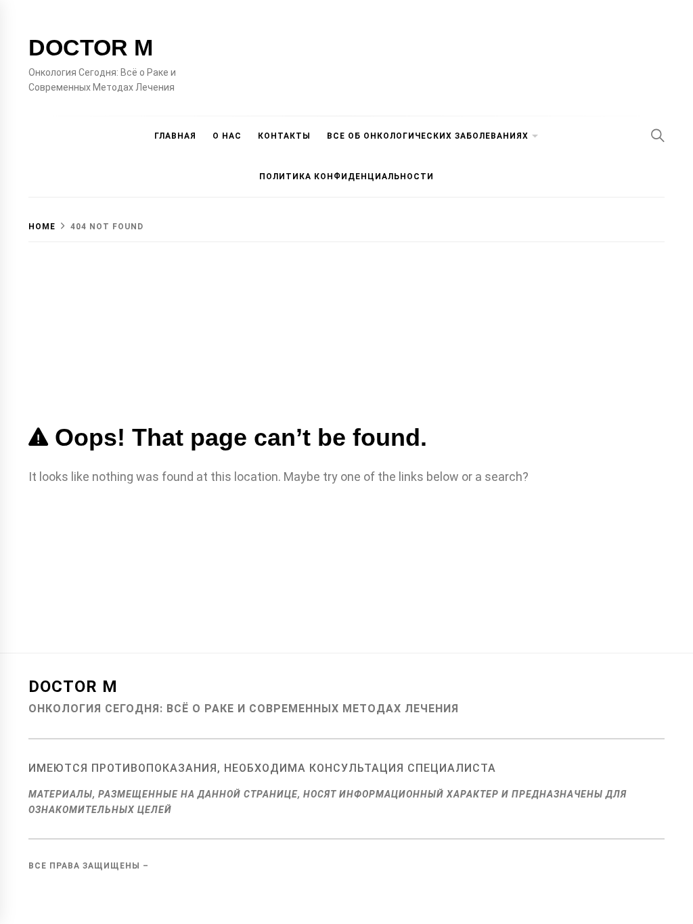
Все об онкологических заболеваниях (428, 136)
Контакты (284, 136)
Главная (175, 136)
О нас (227, 136)
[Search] (658, 135)
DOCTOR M (90, 47)
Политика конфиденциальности (346, 176)
